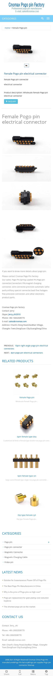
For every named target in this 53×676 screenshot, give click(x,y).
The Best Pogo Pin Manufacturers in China (22, 586)
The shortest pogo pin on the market (19, 607)
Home (7, 28)
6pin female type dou (27, 436)
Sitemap (31, 665)
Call (20, 674)
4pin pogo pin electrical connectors (27, 352)
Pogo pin (8, 542)
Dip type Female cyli (27, 515)
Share (6, 674)
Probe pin (8, 562)
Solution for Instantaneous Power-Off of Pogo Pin (25, 580)
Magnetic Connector (13, 552)
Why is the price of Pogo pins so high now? (22, 592)
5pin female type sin (27, 476)
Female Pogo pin (26, 397)
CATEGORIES (9, 18)
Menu (33, 674)
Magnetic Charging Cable (15, 557)
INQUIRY (12, 101)
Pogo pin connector (13, 547)
